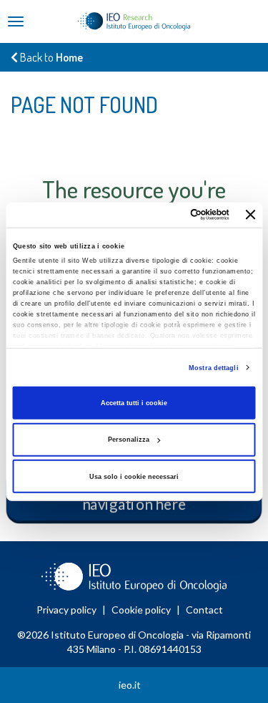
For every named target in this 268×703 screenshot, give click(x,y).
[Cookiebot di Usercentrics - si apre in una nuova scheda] (171, 214)
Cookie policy (141, 609)
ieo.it (130, 685)
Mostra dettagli (214, 367)
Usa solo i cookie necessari (134, 476)
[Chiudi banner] (251, 215)
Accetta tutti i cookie (134, 403)
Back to (50, 57)
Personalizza (128, 439)
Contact (204, 609)
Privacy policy (66, 609)
